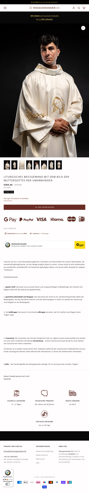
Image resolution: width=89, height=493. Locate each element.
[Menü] (11, 470)
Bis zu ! (44, 19)
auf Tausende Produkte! (44, 2)
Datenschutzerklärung (44, 451)
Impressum (40, 459)
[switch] (7, 484)
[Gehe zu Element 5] (36, 165)
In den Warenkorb (44, 207)
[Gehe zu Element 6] (44, 165)
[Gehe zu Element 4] (29, 165)
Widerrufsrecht (42, 455)
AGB (37, 463)
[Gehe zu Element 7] (51, 165)
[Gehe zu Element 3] (22, 165)
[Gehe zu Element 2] (14, 165)
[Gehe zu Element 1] (7, 165)
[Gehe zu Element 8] (59, 165)
